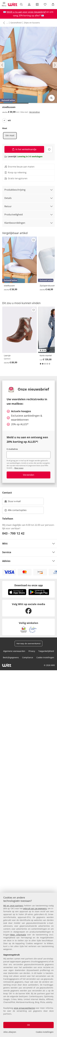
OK (28, 1025)
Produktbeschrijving (14, 189)
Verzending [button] (34, 112)
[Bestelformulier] (37, 4)
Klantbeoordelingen (14, 222)
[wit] (4, 120)
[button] (4, 4)
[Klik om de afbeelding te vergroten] (51, 98)
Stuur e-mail (14, 502)
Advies (6, 561)
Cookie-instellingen (45, 1032)
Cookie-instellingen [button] (45, 657)
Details (8, 198)
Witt (5, 543)
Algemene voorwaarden (14, 651)
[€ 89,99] (19, 330)
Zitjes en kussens (32, 22)
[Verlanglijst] (45, 4)
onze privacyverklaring (24, 1008)
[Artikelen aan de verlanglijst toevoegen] (49, 149)
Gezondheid (16, 22)
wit (9, 120)
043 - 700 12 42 (13, 533)
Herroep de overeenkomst (28, 643)
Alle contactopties (17, 510)
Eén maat (10, 135)
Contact (7, 492)
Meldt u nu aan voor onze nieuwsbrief (26, 11)
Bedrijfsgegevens (11, 657)
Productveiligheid (13, 214)
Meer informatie (18, 934)
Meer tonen (18, 468)
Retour (8, 206)
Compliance (27, 657)
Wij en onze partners (13, 905)
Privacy (31, 651)
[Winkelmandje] (53, 4)
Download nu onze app (28, 585)
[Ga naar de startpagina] (12, 4)
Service (6, 552)
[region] (28, 965)
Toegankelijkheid (46, 651)
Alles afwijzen (9, 1032)
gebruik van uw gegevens (35, 908)
